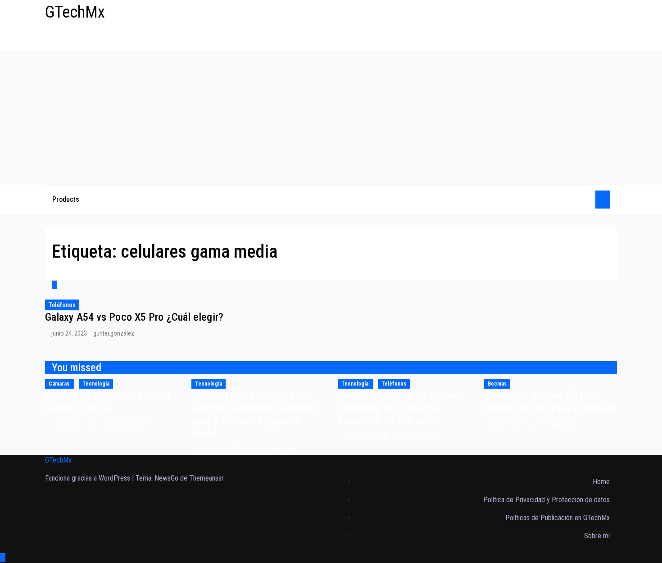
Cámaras (60, 384)
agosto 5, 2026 (367, 436)
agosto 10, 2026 (222, 449)
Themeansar (206, 478)
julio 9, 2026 (509, 423)
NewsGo (166, 478)
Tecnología (95, 384)
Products (65, 199)
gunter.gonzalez (113, 333)
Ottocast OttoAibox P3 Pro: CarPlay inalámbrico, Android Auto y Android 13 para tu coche (253, 414)
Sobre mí (597, 535)
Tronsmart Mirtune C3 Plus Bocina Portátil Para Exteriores (550, 401)
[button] (585, 199)
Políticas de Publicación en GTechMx (557, 517)
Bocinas (497, 384)
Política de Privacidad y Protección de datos (546, 499)
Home (601, 481)
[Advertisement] (331, 117)
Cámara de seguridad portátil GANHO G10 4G (107, 401)
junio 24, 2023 (69, 333)
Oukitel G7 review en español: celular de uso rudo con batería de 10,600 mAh (402, 408)
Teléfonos (62, 305)
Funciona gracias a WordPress (88, 478)
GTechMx (75, 12)
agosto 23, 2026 (76, 423)
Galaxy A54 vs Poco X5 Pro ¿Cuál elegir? (134, 317)
